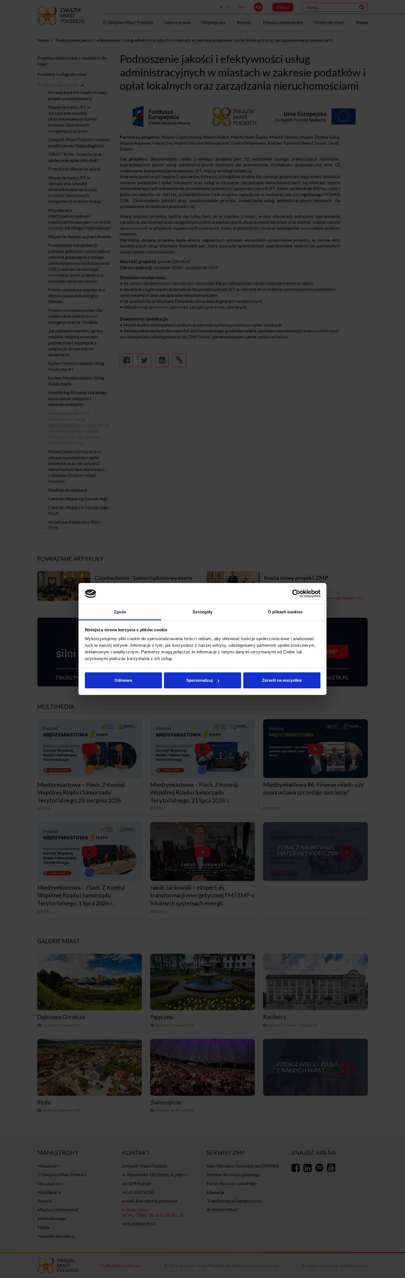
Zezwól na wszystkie (282, 680)
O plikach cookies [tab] (285, 611)
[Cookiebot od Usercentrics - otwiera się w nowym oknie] (296, 594)
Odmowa (123, 680)
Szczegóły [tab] (203, 611)
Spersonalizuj (199, 680)
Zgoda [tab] (120, 611)
